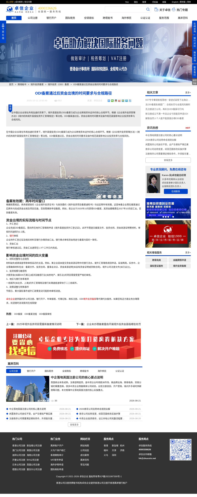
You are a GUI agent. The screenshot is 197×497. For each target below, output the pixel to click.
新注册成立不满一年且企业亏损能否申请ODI (166, 113)
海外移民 (126, 18)
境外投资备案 (37, 84)
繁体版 (182, 2)
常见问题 (28, 2)
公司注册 (33, 18)
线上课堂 (10, 2)
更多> (188, 92)
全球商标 (89, 18)
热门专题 (182, 10)
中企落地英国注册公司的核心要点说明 (163, 135)
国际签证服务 (156, 266)
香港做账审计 (56, 455)
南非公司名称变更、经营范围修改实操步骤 (165, 149)
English (175, 2)
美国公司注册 (33, 450)
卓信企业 (10, 299)
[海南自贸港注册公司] (168, 208)
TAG (127, 2)
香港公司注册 (18, 445)
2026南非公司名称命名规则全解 (160, 140)
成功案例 (19, 2)
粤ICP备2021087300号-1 (109, 476)
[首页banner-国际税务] (98, 52)
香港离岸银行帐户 (118, 483)
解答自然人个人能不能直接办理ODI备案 (164, 118)
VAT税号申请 (56, 460)
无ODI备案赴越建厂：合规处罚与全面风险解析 (167, 104)
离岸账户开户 (56, 445)
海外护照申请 (56, 464)
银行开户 (51, 18)
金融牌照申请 (179, 260)
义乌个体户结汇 (58, 450)
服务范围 (164, 18)
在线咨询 (195, 27)
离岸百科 (183, 18)
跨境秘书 (108, 18)
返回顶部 (195, 82)
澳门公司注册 (18, 450)
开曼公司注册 (18, 460)
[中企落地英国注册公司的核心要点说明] (27, 388)
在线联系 (175, 191)
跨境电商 (156, 260)
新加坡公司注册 (34, 445)
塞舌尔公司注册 (34, 469)
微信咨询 (195, 56)
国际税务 (70, 18)
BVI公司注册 (33, 460)
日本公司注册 (18, 464)
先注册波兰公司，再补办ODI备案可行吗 (164, 109)
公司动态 (84, 450)
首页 (13, 18)
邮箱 (164, 2)
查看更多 (74, 424)
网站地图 (84, 445)
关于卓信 (165, 10)
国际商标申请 (56, 469)
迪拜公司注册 (18, 455)
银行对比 (195, 42)
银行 (12, 236)
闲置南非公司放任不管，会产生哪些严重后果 (167, 144)
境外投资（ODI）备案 (58, 84)
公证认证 (145, 18)
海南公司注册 (33, 455)
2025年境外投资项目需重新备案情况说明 (39, 324)
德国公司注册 (18, 469)
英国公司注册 (33, 464)
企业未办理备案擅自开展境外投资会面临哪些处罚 (114, 324)
